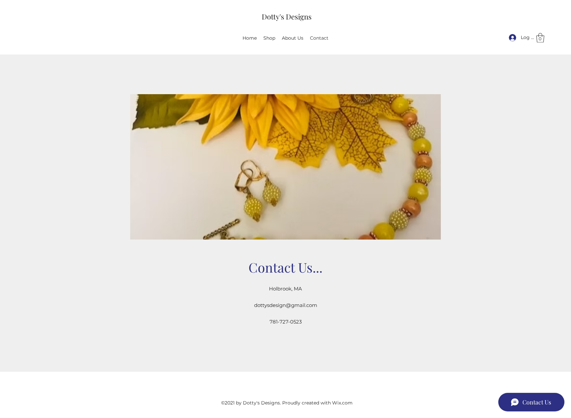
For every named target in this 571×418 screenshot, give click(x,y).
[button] (540, 38)
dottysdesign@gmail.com (285, 305)
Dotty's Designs (287, 16)
